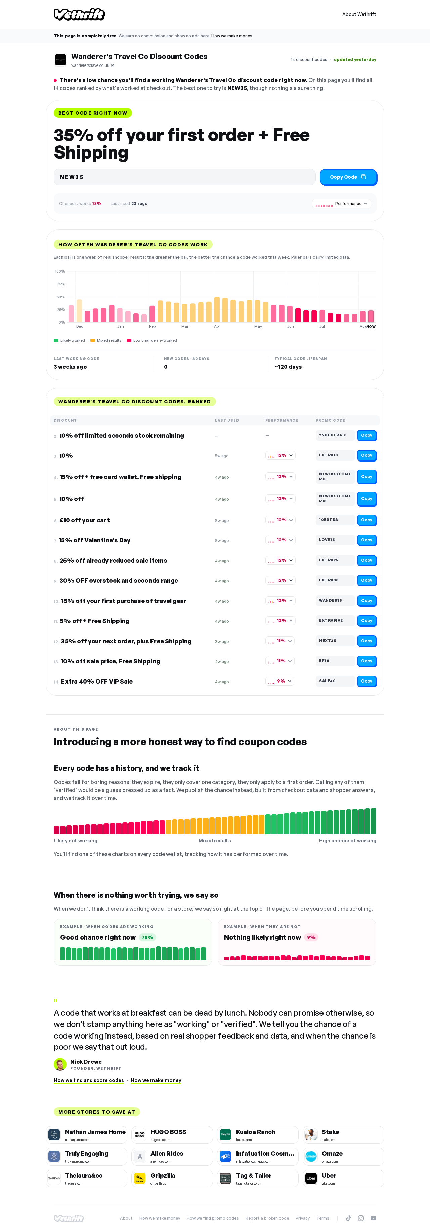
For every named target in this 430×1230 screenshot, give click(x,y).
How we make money (231, 35)
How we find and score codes (89, 1080)
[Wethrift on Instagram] (361, 1218)
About (126, 1218)
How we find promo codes (213, 1218)
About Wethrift (359, 14)
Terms (322, 1218)
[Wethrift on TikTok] (348, 1218)
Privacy (303, 1218)
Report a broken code (267, 1218)
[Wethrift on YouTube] (373, 1218)
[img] (215, 299)
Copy (366, 435)
